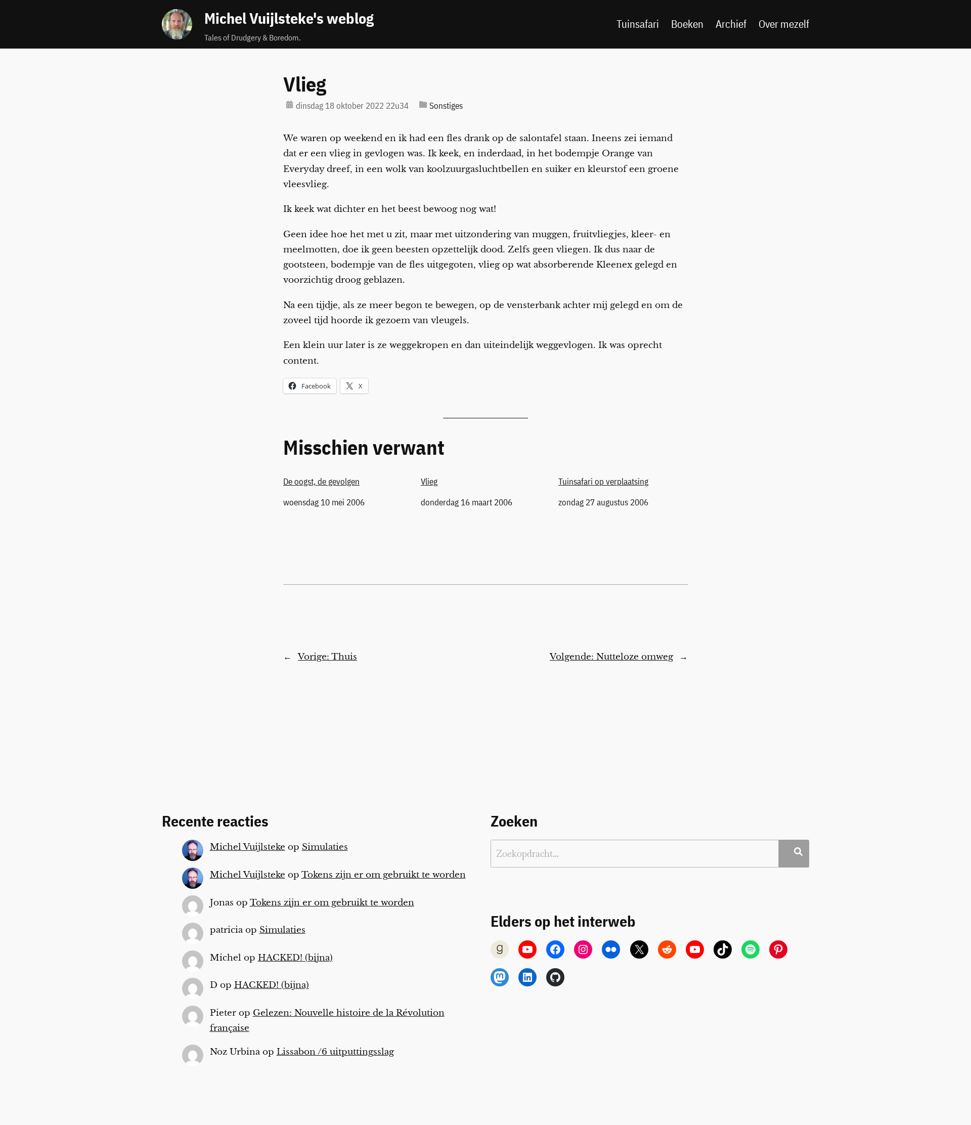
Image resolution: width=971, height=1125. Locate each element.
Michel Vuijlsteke (247, 847)
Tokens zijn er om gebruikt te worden (383, 875)
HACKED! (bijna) (295, 958)
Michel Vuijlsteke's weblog (289, 18)
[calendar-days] (289, 104)
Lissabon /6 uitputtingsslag (335, 1052)
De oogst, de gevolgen (321, 482)
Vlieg (304, 84)
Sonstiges (446, 105)
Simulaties (325, 847)
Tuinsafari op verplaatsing (603, 482)
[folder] (423, 104)
